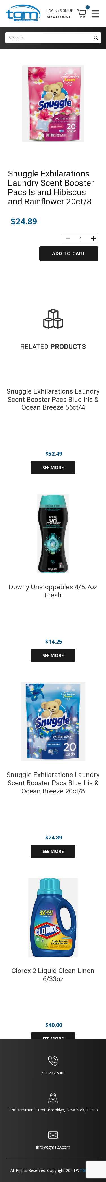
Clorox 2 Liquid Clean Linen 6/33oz (53, 975)
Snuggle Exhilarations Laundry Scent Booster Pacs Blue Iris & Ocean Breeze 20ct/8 (53, 783)
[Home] (23, 13)
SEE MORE (53, 467)
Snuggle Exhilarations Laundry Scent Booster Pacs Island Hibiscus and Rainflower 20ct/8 (51, 187)
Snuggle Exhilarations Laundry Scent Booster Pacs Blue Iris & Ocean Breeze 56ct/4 (53, 399)
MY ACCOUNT (59, 16)
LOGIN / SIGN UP (60, 10)
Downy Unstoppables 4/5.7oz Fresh (53, 591)
